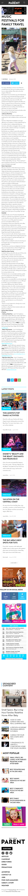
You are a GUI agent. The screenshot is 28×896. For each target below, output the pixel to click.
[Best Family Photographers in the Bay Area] (5, 800)
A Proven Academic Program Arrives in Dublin (18, 729)
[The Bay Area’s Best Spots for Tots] (14, 528)
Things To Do (6, 408)
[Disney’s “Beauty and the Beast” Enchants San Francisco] (14, 442)
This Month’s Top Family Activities (11, 414)
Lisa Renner (5, 79)
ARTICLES (5, 856)
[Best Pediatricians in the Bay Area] (5, 771)
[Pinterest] (15, 380)
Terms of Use (8, 891)
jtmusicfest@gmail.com (19, 354)
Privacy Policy (14, 891)
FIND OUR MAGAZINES (10, 880)
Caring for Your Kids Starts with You (17, 737)
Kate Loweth (5, 557)
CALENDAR (6, 859)
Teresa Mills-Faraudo (7, 429)
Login (19, 891)
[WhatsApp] (19, 380)
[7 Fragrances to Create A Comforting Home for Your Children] (5, 744)
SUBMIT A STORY (8, 883)
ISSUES (4, 864)
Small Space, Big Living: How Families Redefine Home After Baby (12, 712)
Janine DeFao (5, 475)
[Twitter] (12, 380)
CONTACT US (6, 875)
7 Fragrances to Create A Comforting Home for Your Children (18, 745)
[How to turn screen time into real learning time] (5, 721)
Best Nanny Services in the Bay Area (17, 780)
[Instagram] (7, 853)
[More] (21, 83)
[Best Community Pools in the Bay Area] (5, 790)
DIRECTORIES (7, 862)
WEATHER (5, 885)
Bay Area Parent (12, 889)
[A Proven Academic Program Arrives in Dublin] (5, 729)
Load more (13, 563)
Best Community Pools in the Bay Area (16, 790)
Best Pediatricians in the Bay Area (17, 770)
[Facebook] (8, 380)
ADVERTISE (6, 872)
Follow (14, 592)
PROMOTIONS (7, 867)
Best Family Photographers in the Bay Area (17, 800)
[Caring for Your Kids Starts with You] (5, 736)
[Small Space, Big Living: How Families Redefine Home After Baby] (14, 698)
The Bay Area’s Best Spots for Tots (12, 541)
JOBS (3, 877)
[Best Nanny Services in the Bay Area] (5, 780)
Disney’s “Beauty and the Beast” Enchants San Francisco (13, 456)
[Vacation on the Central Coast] (14, 488)
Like (6, 592)
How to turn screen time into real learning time (18, 722)
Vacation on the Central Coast (11, 500)
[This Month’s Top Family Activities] (14, 401)
